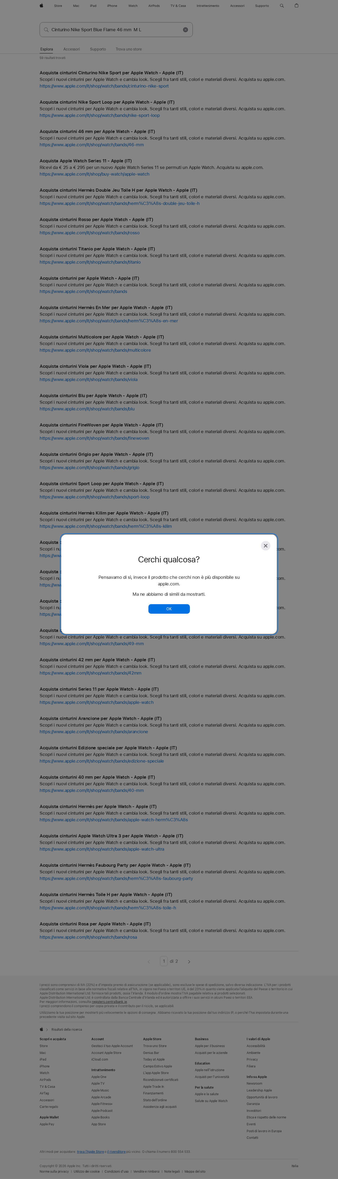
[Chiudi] (265, 546)
